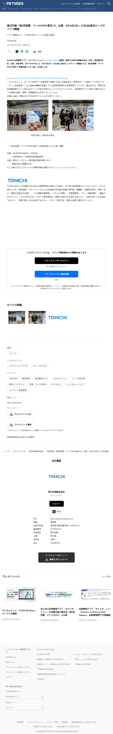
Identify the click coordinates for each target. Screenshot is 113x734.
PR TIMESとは (11, 657)
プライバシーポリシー (35, 722)
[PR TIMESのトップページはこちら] (15, 3)
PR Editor (40, 679)
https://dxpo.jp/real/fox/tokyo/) (64, 167)
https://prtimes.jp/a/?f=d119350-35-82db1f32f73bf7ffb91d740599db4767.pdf (37, 78)
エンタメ (45, 8)
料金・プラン (11, 662)
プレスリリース (19, 451)
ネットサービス (40, 366)
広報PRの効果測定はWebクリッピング (51, 674)
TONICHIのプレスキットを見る (20, 437)
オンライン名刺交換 (17, 390)
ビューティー (58, 8)
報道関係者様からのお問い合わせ (83, 722)
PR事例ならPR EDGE (83, 664)
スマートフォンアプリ (18, 366)
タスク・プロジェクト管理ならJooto (88, 654)
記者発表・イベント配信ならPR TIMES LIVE (53, 664)
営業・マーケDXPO (37, 384)
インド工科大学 (78, 379)
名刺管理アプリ (41, 379)
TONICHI (13, 379)
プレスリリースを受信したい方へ (18, 667)
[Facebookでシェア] (22, 51)
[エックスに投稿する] (17, 51)
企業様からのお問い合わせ (43, 726)
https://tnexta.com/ (14, 402)
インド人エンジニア (74, 384)
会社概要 (20, 722)
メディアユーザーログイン (56, 261)
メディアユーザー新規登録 (56, 274)
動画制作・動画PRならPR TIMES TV (50, 659)
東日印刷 (26, 379)
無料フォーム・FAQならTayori (86, 659)
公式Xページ (10, 702)
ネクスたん (56, 384)
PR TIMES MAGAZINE (45, 669)
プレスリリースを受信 (70, 3)
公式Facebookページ (13, 691)
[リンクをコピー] (39, 51)
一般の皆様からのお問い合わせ (68, 726)
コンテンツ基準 (52, 722)
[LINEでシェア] (27, 51)
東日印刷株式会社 (36, 451)
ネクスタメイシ (60, 379)
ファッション (72, 8)
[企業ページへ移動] (56, 477)
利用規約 (64, 722)
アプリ (36, 8)
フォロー (56, 504)
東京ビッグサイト (17, 384)
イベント (13, 353)
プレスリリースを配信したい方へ (18, 672)
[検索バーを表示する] (109, 4)
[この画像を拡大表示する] (16, 317)
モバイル (26, 8)
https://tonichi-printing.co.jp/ (61, 519)
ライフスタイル (87, 8)
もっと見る (106, 576)
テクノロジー (14, 8)
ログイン (101, 3)
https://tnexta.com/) (49, 60)
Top (4, 8)
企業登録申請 (88, 3)
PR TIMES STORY (43, 654)
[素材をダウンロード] (34, 51)
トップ (6, 451)
